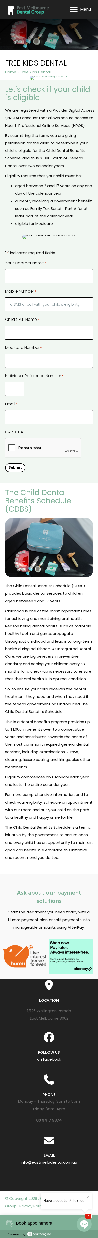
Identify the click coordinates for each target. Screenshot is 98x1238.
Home (10, 72)
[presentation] (43, 448)
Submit (15, 467)
